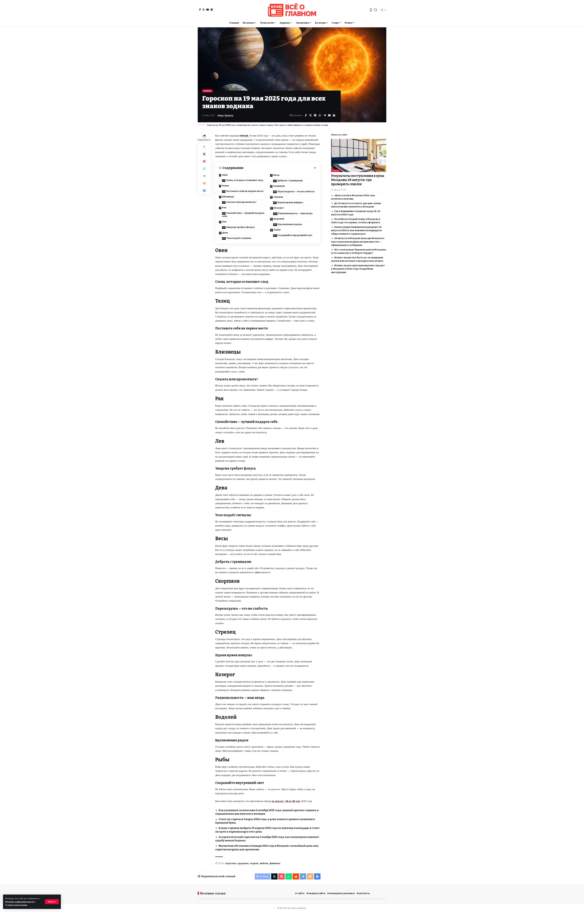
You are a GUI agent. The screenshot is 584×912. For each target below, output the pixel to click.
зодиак (254, 863)
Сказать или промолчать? (241, 202)
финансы (275, 863)
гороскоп (230, 863)
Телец (225, 185)
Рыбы (277, 230)
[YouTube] (207, 9)
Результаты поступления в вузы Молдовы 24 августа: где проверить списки (357, 180)
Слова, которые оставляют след (244, 180)
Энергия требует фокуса (240, 227)
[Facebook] (200, 9)
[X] (203, 9)
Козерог (279, 208)
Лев (224, 221)
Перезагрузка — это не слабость (296, 191)
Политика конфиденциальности (19, 902)
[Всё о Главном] (292, 9)
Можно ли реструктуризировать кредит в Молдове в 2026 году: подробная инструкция (358, 269)
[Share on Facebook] (306, 115)
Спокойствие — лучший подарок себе (243, 215)
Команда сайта (315, 893)
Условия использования (16, 905)
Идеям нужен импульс (290, 202)
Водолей (279, 219)
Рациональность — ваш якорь (295, 213)
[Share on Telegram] (324, 115)
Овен (225, 175)
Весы (276, 175)
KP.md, (244, 135)
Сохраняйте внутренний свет (295, 235)
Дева (225, 232)
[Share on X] (310, 115)
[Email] (329, 115)
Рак (224, 207)
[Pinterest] (212, 9)
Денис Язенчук (225, 115)
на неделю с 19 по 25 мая (286, 801)
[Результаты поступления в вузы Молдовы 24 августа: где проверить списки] (358, 155)
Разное (207, 91)
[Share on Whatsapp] (320, 115)
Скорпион (279, 186)
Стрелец (278, 197)
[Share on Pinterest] (315, 115)
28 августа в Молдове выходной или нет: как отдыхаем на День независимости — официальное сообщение (358, 242)
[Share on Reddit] (296, 876)
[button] (52, 901)
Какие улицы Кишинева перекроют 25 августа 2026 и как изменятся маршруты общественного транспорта (356, 230)
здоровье (243, 863)
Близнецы (228, 196)
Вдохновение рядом (290, 224)
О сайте (299, 893)
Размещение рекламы (341, 893)
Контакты (363, 893)
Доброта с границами (290, 180)
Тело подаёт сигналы (238, 238)
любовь (264, 863)
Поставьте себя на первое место (245, 191)
